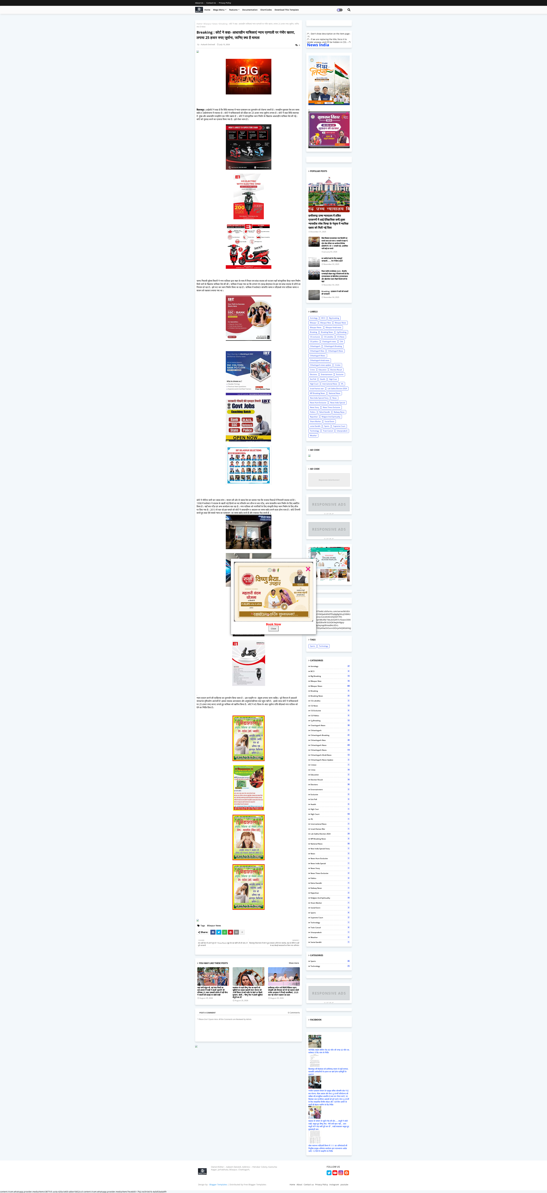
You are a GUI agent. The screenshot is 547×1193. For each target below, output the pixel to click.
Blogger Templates (218, 1184)
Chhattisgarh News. (317, 355)
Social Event (329, 421)
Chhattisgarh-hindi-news (319, 360)
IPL (342, 384)
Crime (312, 370)
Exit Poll (313, 379)
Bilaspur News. (316, 327)
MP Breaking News (317, 393)
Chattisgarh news (329, 341)
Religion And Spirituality (331, 417)
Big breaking (334, 318)
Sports (326, 426)
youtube (344, 1184)
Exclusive (339, 374)
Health (322, 379)
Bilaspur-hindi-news (333, 327)
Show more (294, 963)
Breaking (313, 332)
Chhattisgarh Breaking (333, 346)
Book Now (273, 624)
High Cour (333, 379)
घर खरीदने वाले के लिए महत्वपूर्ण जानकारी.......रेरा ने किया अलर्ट (332, 259)
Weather (313, 435)
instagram (334, 1184)
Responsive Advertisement (329, 480)
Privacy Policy (225, 3)
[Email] (236, 932)
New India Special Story (319, 398)
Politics (313, 412)
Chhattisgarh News (335, 351)
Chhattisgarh (315, 346)
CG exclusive (315, 337)
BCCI (323, 318)
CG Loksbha (328, 337)
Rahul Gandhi (324, 412)
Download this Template (287, 9)
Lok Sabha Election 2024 (337, 388)
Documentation (250, 9)
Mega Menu (218, 9)
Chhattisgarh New (317, 351)
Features (233, 9)
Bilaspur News (211, 23)
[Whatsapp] (224, 932)
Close (273, 628)
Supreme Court (339, 426)
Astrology (314, 318)
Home (207, 9)
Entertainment (326, 374)
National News (334, 393)
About (299, 1184)
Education (322, 370)
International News (329, 384)
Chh (341, 341)
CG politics (314, 341)
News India (318, 44)
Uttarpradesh (342, 431)
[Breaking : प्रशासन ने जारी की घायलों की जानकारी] (314, 295)
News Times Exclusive (331, 407)
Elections (313, 374)
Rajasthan (314, 417)
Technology (314, 431)
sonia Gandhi (315, 426)
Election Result (336, 370)
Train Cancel (328, 431)
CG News (340, 337)
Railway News (339, 412)
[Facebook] (213, 932)
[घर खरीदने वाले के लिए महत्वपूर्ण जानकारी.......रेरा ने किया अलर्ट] (314, 262)
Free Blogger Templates (255, 1184)
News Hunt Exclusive (318, 402)
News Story (314, 407)
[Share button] (242, 932)
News (334, 398)
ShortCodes (266, 9)
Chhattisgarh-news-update (320, 365)
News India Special (337, 402)
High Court (314, 384)
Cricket (337, 365)
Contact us (211, 3)
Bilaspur (313, 323)
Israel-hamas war (317, 388)
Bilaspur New (325, 323)
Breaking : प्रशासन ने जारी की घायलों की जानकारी (335, 292)
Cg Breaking (341, 332)
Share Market (315, 421)
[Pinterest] (230, 932)
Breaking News (327, 332)
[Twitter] (218, 932)
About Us (199, 3)
